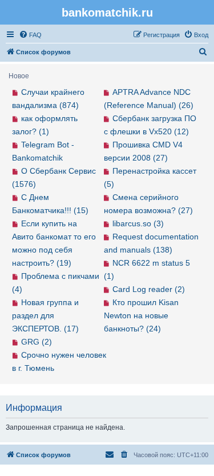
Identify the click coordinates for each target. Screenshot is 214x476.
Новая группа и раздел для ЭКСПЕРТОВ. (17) (45, 315)
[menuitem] (30, 35)
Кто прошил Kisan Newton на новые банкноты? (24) (141, 315)
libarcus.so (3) (138, 223)
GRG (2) (36, 341)
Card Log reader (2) (148, 289)
